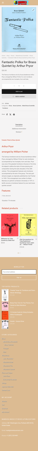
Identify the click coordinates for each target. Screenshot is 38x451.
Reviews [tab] (19, 132)
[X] (10, 114)
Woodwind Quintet (9, 369)
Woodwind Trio (7, 366)
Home (3, 55)
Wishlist (4, 401)
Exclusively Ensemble (9, 379)
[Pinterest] (14, 114)
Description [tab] (19, 124)
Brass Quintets (17, 105)
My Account (5, 412)
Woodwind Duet (8, 362)
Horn (4, 352)
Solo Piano (6, 376)
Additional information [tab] (19, 129)
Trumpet (5, 348)
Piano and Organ (7, 373)
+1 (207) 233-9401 (12, 435)
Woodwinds (5, 355)
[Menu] (3, 2)
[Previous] (4, 228)
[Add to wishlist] (17, 238)
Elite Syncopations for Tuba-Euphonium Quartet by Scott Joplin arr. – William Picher (27, 242)
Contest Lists (6, 390)
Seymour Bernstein (8, 387)
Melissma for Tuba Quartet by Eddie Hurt (7, 239)
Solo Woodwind (8, 359)
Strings (4, 383)
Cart (3, 405)
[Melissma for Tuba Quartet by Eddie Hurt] (9, 225)
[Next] (34, 228)
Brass (12, 55)
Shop (8, 55)
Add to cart (19, 91)
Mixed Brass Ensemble (22, 55)
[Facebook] (7, 114)
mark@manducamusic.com (14, 430)
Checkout (5, 408)
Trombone (5, 108)
